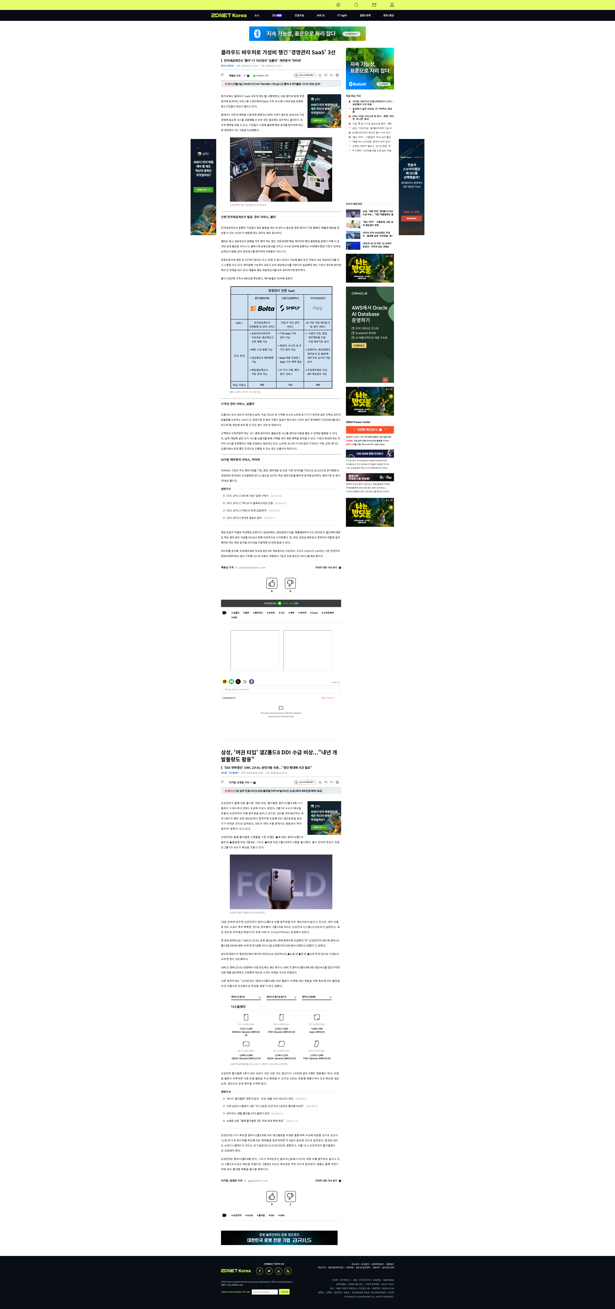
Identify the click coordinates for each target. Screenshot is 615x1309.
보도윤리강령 (388, 1267)
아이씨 (303, 612)
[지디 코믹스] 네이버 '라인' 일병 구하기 (247, 496)
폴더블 (262, 1215)
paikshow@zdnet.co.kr (252, 567)
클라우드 (259, 612)
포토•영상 (388, 15)
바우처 (272, 612)
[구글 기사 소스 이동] (304, 75)
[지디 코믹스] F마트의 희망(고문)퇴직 (246, 510)
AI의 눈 (321, 15)
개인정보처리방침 (335, 1267)
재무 (292, 612)
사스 (283, 612)
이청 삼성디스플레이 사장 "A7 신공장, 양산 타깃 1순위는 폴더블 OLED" (265, 1106)
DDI (272, 1215)
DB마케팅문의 (378, 1264)
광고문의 (365, 1264)
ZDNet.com (237, 1284)
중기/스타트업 (227, 65)
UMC (282, 1215)
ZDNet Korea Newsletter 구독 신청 (235, 1291)
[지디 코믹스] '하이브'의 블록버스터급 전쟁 (249, 503)
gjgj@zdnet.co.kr (258, 1180)
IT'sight (342, 15)
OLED (250, 1215)
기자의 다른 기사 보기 (326, 567)
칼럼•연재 (365, 15)
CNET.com (226, 1284)
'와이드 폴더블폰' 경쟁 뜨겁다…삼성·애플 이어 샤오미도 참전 (259, 1098)
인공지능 (299, 15)
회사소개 (355, 1264)
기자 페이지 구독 (262, 75)
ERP (235, 617)
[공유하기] (320, 75)
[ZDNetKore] (233, 8)
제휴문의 (390, 1264)
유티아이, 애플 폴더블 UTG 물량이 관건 (247, 1113)
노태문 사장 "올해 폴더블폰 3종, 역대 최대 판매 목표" (255, 1121)
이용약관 (349, 1267)
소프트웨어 (328, 612)
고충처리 (376, 1267)
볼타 (247, 612)
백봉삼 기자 (234, 75)
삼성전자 (237, 1215)
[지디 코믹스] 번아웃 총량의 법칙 (244, 518)
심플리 (236, 612)
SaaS (315, 612)
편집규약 (322, 1267)
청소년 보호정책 (363, 1267)
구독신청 (284, 1291)
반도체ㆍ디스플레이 (229, 772)
